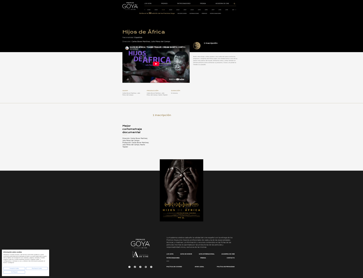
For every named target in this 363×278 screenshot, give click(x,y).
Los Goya (147, 3)
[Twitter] (129, 267)
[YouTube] (146, 267)
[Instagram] (151, 267)
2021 (185, 9)
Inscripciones (182, 13)
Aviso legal (199, 266)
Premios (164, 3)
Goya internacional (207, 254)
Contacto (231, 258)
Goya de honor (186, 254)
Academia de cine (222, 3)
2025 (156, 9)
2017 (213, 9)
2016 (219, 9)
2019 (199, 9)
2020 (192, 9)
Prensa (203, 3)
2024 (163, 9)
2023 (170, 9)
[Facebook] (135, 267)
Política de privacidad (226, 266)
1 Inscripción (162, 115)
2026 (148, 9)
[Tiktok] (140, 267)
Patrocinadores (183, 3)
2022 (177, 9)
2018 (206, 9)
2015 (226, 9)
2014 (233, 9)
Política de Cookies (174, 266)
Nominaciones (194, 13)
